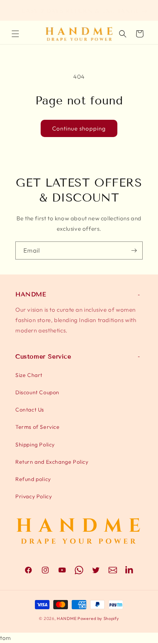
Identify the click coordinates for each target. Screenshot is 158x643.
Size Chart (29, 375)
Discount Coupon (37, 392)
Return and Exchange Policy (52, 461)
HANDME (66, 618)
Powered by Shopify (98, 618)
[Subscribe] (133, 250)
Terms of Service (37, 426)
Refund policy (33, 479)
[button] (15, 33)
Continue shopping (79, 128)
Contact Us (29, 409)
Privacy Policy (33, 496)
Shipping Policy (35, 444)
